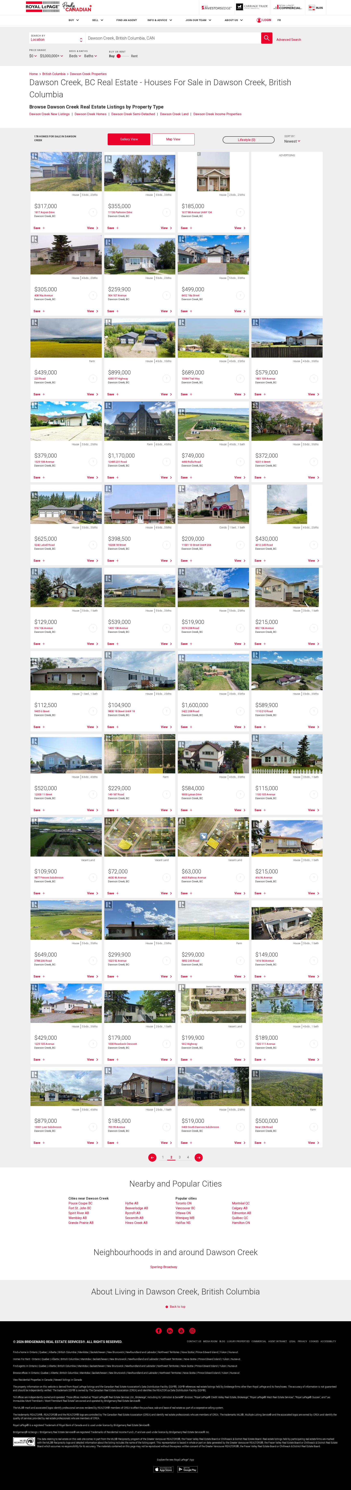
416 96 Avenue (263, 877)
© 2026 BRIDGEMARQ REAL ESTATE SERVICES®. (49, 1342)
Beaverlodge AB (136, 1208)
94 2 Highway (189, 1043)
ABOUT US (231, 20)
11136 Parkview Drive (120, 212)
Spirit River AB (78, 1213)
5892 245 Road (190, 960)
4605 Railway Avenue (194, 877)
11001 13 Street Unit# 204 (196, 544)
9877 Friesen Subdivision (48, 877)
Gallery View (129, 139)
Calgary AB (239, 1208)
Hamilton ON (241, 1223)
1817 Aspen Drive (44, 212)
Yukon (223, 1352)
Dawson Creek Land (174, 114)
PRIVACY (302, 1341)
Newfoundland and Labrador (141, 1352)
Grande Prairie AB (80, 1223)
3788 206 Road (43, 960)
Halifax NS (183, 1223)
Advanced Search (288, 40)
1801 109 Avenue (265, 378)
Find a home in (21, 1352)
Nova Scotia (187, 1352)
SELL (95, 20)
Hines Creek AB (136, 1223)
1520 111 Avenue (265, 1043)
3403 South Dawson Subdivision (200, 1127)
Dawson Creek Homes (90, 114)
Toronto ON (184, 1203)
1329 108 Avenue (44, 461)
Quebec (43, 1352)
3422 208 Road (190, 711)
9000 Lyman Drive (192, 794)
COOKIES (313, 1341)
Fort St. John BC (79, 1208)
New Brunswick (115, 1352)
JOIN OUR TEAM (195, 20)
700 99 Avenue (116, 1127)
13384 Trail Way (191, 378)
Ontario (33, 1352)
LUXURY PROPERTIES (238, 1341)
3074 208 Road (190, 628)
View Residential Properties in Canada (32, 1379)
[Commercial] (288, 7)
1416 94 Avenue (264, 960)
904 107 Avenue (117, 295)
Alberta (52, 1352)
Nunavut (233, 1352)
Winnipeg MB (185, 1218)
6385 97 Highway (118, 378)
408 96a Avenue (43, 295)
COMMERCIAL (258, 1341)
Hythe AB (131, 1203)
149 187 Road (116, 794)
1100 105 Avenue (265, 794)
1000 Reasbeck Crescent (122, 1043)
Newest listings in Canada (68, 1379)
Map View (173, 139)
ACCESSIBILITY (328, 1341)
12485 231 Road (117, 461)
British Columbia (67, 1352)
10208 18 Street (117, 544)
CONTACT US (194, 1341)
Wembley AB (77, 1218)
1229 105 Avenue (44, 1043)
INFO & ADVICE (157, 20)
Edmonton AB (241, 1213)
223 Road (40, 378)
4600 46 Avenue (117, 877)
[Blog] (316, 7)
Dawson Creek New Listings (49, 114)
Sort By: (289, 136)
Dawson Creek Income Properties (217, 114)
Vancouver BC (185, 1208)
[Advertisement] (287, 222)
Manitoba (83, 1352)
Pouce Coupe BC (80, 1203)
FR (279, 20)
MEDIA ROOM (210, 1341)
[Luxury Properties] (252, 7)
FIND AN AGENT (126, 20)
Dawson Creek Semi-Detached (133, 114)
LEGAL (292, 1341)
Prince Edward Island (207, 1352)
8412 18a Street (190, 295)
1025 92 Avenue (117, 960)
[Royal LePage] (59, 7)
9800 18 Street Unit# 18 (121, 711)
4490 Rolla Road (191, 461)
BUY (71, 20)
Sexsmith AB (134, 1218)
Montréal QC (241, 1203)
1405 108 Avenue (118, 628)
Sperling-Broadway (163, 1267)
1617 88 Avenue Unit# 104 (197, 212)
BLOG (222, 1341)
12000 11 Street (43, 794)
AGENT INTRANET (277, 1341)
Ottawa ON (183, 1213)
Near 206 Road (264, 1127)
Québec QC (240, 1218)
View (90, 228)
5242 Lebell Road (44, 544)
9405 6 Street (41, 711)
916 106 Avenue (43, 628)
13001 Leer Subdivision (47, 1127)
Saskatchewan (97, 1352)
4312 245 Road (264, 544)
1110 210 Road (264, 711)
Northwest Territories (169, 1352)
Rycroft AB (132, 1213)
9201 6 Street (262, 461)
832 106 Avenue (264, 628)
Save (37, 228)
